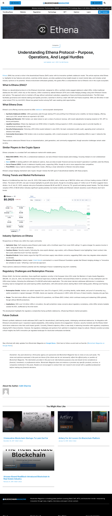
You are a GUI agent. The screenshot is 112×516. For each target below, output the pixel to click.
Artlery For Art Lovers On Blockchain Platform (79, 438)
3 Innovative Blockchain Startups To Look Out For (26, 438)
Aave (8, 162)
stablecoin (39, 109)
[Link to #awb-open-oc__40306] (3, 3)
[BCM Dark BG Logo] (14, 499)
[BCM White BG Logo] (56, 3)
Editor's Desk (19, 441)
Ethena (5, 75)
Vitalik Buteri (37, 260)
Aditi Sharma (64, 62)
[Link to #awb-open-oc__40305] (106, 3)
